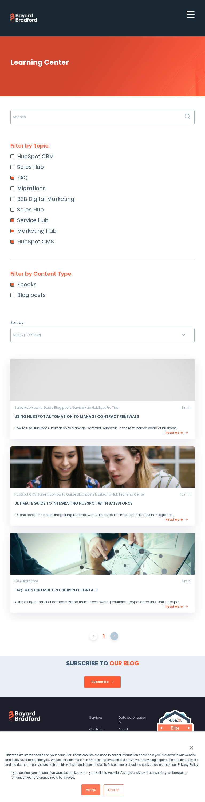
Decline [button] (113, 789)
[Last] (114, 636)
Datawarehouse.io (132, 719)
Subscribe (100, 682)
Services (96, 717)
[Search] (187, 117)
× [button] (191, 745)
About (123, 729)
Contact (96, 729)
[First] (93, 636)
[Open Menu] (189, 16)
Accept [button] (91, 789)
